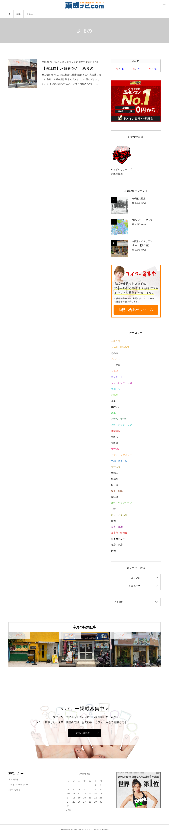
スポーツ (115, 389)
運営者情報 (13, 779)
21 (90, 797)
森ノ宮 (114, 484)
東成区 (114, 479)
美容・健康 (117, 526)
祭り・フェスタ (119, 514)
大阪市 (114, 437)
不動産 (114, 395)
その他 (114, 353)
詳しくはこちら (84, 733)
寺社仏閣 (115, 467)
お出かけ (115, 341)
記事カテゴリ (118, 538)
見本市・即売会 (119, 532)
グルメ (114, 371)
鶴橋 (113, 550)
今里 (113, 401)
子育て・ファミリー (121, 455)
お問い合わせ (14, 790)
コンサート (117, 377)
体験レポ (115, 407)
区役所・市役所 (119, 419)
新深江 (114, 472)
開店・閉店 (117, 544)
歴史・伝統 (117, 491)
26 (79, 801)
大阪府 (114, 443)
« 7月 (68, 810)
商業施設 (115, 431)
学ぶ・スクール (119, 461)
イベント (115, 359)
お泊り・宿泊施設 (120, 347)
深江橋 (114, 496)
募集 (113, 413)
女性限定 (115, 449)
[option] (33, 649)
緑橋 (113, 520)
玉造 (113, 508)
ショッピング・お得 (121, 383)
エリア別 (115, 365)
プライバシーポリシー (18, 784)
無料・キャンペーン (121, 502)
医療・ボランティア (121, 425)
